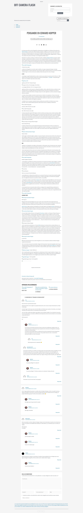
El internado (37, 291)
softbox (24, 506)
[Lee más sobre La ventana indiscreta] (53, 287)
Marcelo (31, 359)
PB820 (58, 505)
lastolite (32, 505)
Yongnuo (37, 179)
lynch (36, 505)
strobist (46, 39)
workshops (42, 506)
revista (21, 506)
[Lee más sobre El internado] (41, 288)
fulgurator (16, 505)
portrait (16, 506)
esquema (49, 503)
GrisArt (53, 206)
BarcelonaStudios (22, 503)
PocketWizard (41, 39)
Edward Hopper (25, 51)
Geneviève (27, 387)
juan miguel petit (30, 347)
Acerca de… (18, 25)
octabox (42, 505)
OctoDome (46, 505)
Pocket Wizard (29, 182)
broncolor (36, 503)
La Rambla (50, 77)
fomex (64, 503)
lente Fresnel (52, 162)
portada (66, 505)
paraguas (55, 505)
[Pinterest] (41, 44)
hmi (27, 505)
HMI (39, 225)
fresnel (32, 39)
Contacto (18, 27)
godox (21, 505)
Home (17, 24)
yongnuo (50, 39)
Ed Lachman (42, 213)
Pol (26, 300)
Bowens (33, 503)
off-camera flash (51, 505)
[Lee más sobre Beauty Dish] (28, 287)
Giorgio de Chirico (50, 57)
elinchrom (45, 503)
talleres (32, 506)
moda (40, 505)
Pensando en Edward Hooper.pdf (28, 276)
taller (30, 506)
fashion (61, 503)
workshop (38, 506)
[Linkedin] (43, 44)
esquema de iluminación (55, 503)
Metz (38, 505)
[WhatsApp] (46, 44)
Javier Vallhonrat (53, 245)
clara (42, 503)
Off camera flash (24, 5)
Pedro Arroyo (24, 206)
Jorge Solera (27, 418)
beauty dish (30, 503)
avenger (17, 503)
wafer (35, 506)
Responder (59, 321)
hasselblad (25, 505)
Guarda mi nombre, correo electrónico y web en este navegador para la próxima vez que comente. (41, 495)
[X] (39, 44)
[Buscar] (68, 20)
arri (15, 503)
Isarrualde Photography (38, 278)
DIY (43, 503)
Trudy (28, 375)
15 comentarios (41, 36)
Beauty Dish (24, 290)
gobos (19, 505)
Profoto (18, 506)
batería (26, 503)
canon (40, 503)
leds (34, 505)
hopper (36, 39)
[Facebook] (36, 44)
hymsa (29, 505)
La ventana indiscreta (53, 289)
